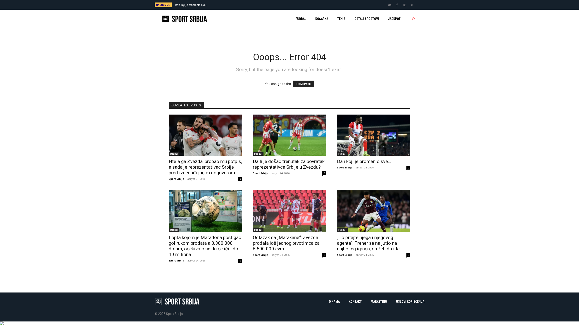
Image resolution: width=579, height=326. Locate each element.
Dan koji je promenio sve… (191, 5)
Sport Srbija (176, 178)
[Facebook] (397, 5)
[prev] (297, 5)
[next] (304, 5)
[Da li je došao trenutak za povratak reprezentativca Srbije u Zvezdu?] (289, 135)
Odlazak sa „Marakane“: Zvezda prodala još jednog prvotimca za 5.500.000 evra (286, 243)
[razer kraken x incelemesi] (289, 323)
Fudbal (174, 153)
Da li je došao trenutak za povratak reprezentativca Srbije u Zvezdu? (289, 164)
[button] (413, 19)
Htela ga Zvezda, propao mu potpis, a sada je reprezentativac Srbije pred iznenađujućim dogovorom (205, 167)
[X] (412, 5)
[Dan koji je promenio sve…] (373, 135)
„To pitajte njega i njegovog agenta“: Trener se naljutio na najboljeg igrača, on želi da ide (368, 243)
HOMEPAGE (304, 84)
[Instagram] (404, 5)
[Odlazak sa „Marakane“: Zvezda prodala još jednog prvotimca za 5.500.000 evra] (289, 211)
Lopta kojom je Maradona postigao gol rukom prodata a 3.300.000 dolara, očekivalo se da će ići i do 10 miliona (205, 246)
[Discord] (390, 5)
